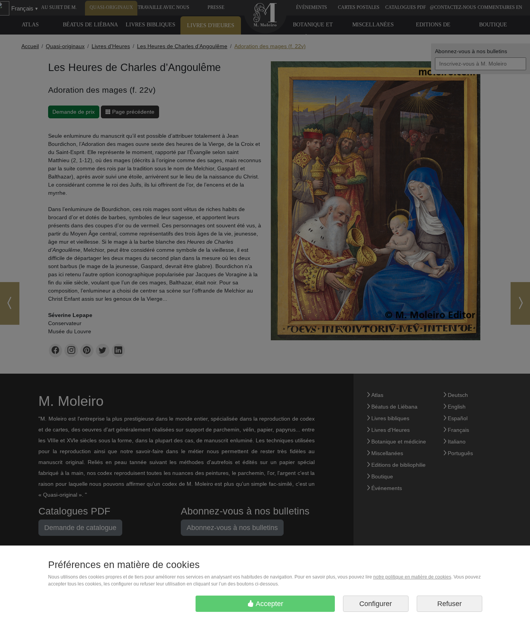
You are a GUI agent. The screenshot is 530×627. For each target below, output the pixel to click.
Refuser (449, 604)
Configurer (375, 604)
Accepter (268, 604)
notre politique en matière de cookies (412, 577)
